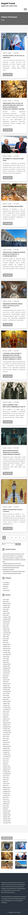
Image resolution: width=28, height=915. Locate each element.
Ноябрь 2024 (6, 621)
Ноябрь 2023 (6, 630)
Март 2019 (6, 721)
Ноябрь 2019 (6, 705)
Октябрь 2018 (6, 730)
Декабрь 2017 (6, 750)
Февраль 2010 (7, 811)
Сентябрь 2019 (7, 709)
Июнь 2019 (6, 715)
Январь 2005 (6, 816)
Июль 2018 (6, 736)
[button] (25, 9)
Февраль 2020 (7, 701)
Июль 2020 (6, 695)
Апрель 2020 (6, 697)
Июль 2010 (6, 805)
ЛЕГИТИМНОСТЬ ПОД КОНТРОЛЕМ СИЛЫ (14, 571)
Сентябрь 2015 (7, 773)
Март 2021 (6, 681)
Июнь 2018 (6, 738)
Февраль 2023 (7, 644)
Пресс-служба (7, 53)
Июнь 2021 (6, 676)
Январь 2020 (6, 703)
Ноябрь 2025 (6, 607)
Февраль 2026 (7, 603)
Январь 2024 (6, 629)
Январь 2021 (6, 685)
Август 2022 (6, 656)
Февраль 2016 (7, 768)
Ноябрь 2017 (6, 752)
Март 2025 (6, 615)
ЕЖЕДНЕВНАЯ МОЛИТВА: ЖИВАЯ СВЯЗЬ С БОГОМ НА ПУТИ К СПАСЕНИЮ (12, 305)
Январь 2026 (6, 605)
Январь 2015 (6, 789)
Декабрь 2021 (6, 668)
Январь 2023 (6, 646)
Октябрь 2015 (6, 771)
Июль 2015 (6, 777)
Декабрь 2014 (6, 791)
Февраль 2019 (7, 723)
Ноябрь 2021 (6, 670)
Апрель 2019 (6, 719)
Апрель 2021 (6, 679)
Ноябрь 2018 (6, 728)
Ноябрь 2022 (6, 650)
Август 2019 (6, 711)
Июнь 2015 (6, 779)
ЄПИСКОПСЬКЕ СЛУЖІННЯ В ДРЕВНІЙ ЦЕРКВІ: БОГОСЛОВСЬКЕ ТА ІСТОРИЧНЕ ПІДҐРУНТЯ (14, 254)
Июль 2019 (6, 713)
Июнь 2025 (6, 609)
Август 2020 (6, 693)
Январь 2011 (6, 803)
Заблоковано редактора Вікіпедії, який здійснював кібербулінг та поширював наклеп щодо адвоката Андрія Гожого (13, 555)
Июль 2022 (6, 658)
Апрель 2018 (6, 742)
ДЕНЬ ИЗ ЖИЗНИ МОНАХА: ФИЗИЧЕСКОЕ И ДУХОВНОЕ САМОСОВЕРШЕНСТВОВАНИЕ (11, 452)
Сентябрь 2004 (7, 822)
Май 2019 (5, 717)
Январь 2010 (6, 813)
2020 (19, 912)
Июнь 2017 (6, 762)
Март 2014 (6, 797)
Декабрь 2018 (6, 726)
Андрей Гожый (8, 3)
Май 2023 (5, 640)
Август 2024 (6, 623)
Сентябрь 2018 (7, 732)
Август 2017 (6, 758)
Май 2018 (5, 740)
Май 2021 (5, 677)
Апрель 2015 (6, 783)
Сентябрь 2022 (7, 654)
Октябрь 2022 (6, 652)
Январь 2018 (6, 748)
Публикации (6, 590)
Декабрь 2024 (6, 619)
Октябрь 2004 (6, 820)
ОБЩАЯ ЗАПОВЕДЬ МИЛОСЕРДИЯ (13, 206)
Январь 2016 (6, 770)
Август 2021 (6, 674)
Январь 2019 (6, 724)
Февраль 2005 (7, 815)
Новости (5, 588)
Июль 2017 (6, 760)
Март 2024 (6, 627)
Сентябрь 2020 (7, 691)
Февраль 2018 (7, 746)
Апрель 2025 (6, 613)
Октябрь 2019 (6, 707)
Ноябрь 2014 (6, 793)
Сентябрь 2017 (7, 756)
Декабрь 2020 (6, 687)
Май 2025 (5, 611)
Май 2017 (5, 764)
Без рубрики (6, 582)
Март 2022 (6, 662)
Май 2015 (5, 781)
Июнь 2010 (6, 807)
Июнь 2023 (6, 638)
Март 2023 (6, 642)
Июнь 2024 (6, 625)
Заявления (6, 584)
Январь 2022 (6, 666)
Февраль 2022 (7, 664)
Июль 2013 (6, 799)
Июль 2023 (6, 636)
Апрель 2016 (6, 766)
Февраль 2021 (7, 683)
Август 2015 (6, 775)
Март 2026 (6, 601)
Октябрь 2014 (6, 795)
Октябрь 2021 (6, 672)
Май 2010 (5, 809)
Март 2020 (6, 699)
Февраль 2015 (7, 787)
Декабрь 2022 (6, 648)
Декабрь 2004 (6, 818)
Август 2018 (6, 734)
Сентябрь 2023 (7, 632)
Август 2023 (6, 634)
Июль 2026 (6, 599)
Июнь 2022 (6, 660)
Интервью (5, 586)
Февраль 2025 (7, 617)
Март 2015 (6, 785)
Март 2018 (6, 744)
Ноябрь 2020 (6, 689)
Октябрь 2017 (6, 754)
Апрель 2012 (6, 801)
